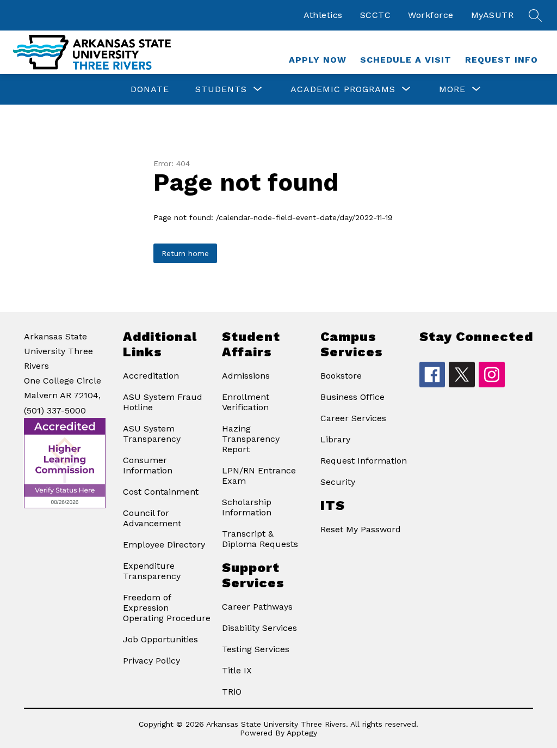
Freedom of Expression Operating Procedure (167, 607)
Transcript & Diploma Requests (260, 538)
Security (337, 482)
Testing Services (255, 649)
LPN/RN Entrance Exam (259, 475)
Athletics (323, 15)
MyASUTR (492, 15)
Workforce (431, 15)
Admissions (246, 375)
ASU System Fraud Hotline (162, 402)
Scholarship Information (246, 507)
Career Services (353, 418)
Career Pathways (257, 606)
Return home (185, 253)
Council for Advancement (152, 518)
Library (335, 439)
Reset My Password (360, 529)
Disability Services (259, 628)
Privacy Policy (151, 660)
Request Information (363, 460)
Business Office (352, 397)
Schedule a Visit (405, 59)
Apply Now (317, 59)
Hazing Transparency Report (251, 438)
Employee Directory (164, 544)
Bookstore (341, 375)
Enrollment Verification (245, 402)
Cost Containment (161, 491)
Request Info (501, 59)
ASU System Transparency (152, 433)
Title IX (237, 670)
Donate (150, 89)
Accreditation (151, 375)
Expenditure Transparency (152, 571)
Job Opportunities (160, 639)
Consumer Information (147, 465)
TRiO (232, 691)
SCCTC (375, 15)
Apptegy (302, 732)
